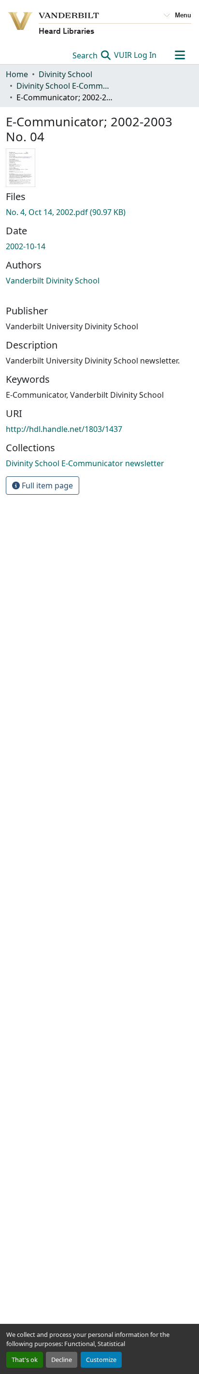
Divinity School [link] (65, 74)
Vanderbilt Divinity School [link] (53, 280)
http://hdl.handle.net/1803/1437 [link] (64, 429)
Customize (101, 1359)
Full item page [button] (46, 485)
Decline (61, 1359)
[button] (85, 463)
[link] (99, 212)
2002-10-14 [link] (25, 246)
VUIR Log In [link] (135, 55)
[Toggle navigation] (179, 55)
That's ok (25, 1359)
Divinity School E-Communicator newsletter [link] (64, 86)
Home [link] (17, 74)
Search (86, 55)
